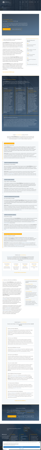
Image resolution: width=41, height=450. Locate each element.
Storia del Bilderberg (14, 437)
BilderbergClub (4, 434)
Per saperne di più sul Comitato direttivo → (20, 272)
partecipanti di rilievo (13, 412)
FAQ (21, 440)
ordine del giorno (10, 173)
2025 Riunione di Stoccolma (12, 396)
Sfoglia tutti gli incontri (6, 29)
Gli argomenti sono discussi (30, 412)
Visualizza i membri (29, 416)
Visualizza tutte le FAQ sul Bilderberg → (20, 400)
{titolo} (20, 448)
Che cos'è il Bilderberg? (14, 436)
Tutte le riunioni (13, 440)
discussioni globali (9, 68)
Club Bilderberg (6, 19)
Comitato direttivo (10, 256)
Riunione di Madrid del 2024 (26, 242)
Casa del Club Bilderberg (11, 416)
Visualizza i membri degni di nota (16, 29)
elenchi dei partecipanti (14, 376)
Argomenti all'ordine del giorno (24, 437)
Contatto (26, 430)
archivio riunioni (23, 411)
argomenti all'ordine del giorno (7, 310)
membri (5, 229)
